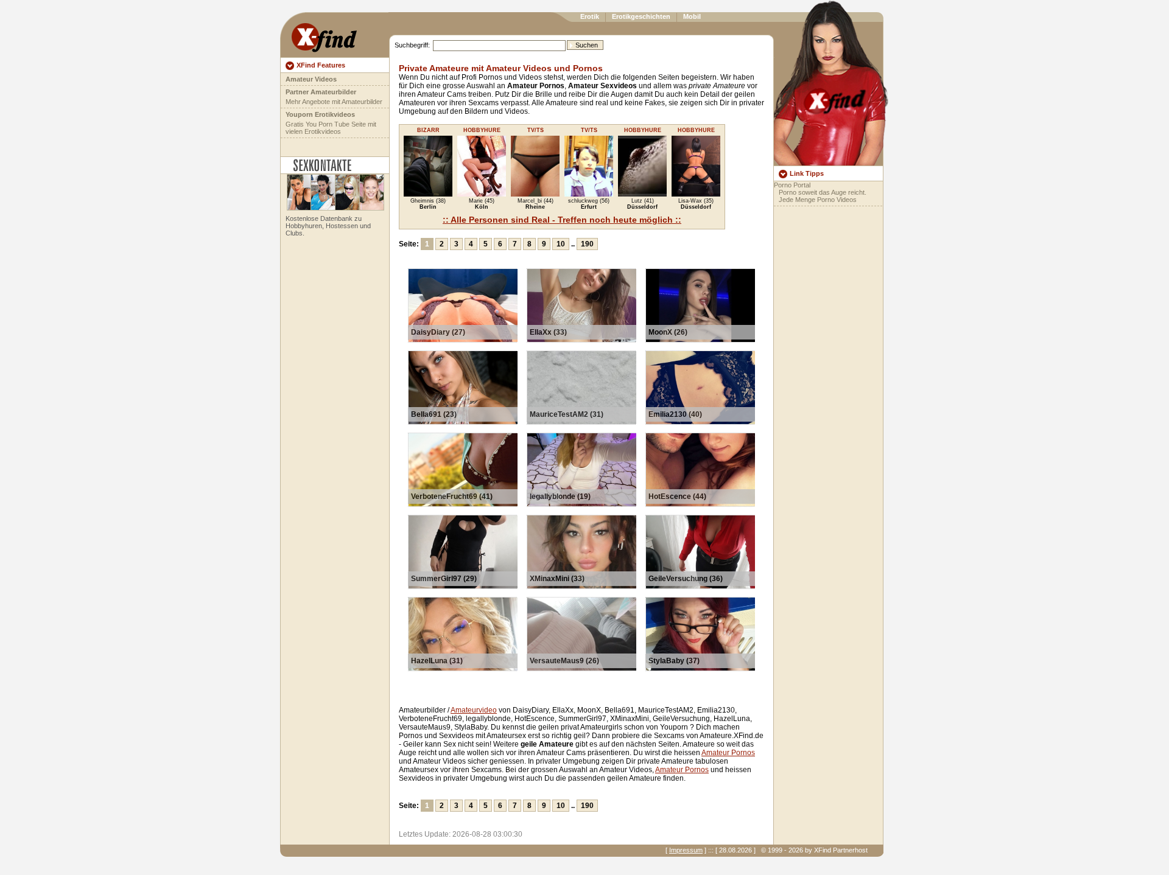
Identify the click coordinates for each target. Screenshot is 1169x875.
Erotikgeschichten (641, 16)
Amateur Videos (311, 79)
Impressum (686, 850)
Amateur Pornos (728, 752)
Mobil (692, 16)
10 (560, 244)
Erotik (589, 16)
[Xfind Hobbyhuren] (332, 208)
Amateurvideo (474, 710)
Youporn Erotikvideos (320, 114)
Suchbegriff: (412, 45)
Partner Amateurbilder (321, 92)
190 (587, 244)
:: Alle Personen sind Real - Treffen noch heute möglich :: (562, 220)
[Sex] (324, 35)
